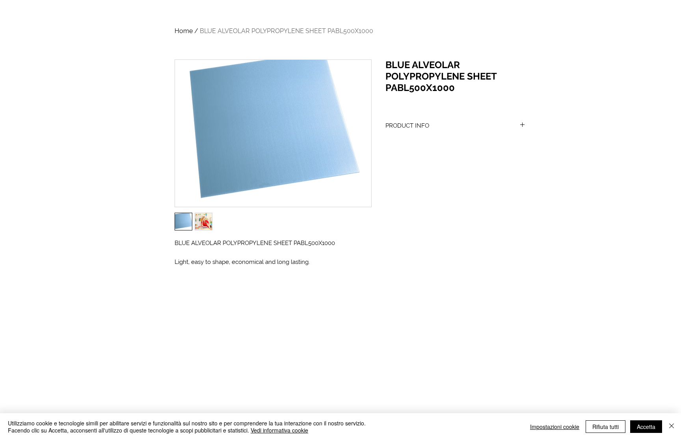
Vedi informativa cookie (279, 430)
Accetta (646, 427)
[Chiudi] (671, 427)
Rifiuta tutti (605, 427)
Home (184, 31)
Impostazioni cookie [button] (554, 427)
